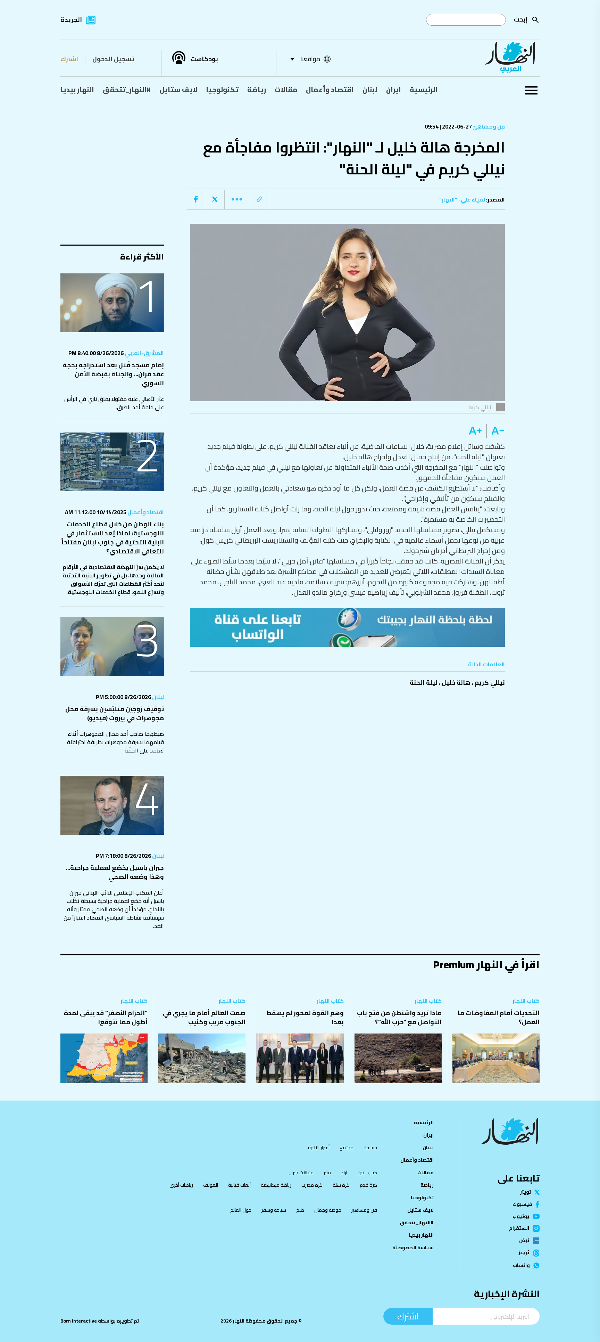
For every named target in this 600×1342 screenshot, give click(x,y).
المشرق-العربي (144, 353)
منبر (327, 1172)
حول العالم (240, 1210)
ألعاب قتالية (239, 1184)
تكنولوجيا (222, 89)
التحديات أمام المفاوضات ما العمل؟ (499, 1017)
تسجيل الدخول (113, 59)
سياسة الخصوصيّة (413, 1247)
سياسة (370, 1147)
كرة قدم (368, 1184)
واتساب (521, 1265)
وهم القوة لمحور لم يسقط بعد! (305, 1017)
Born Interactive (78, 1320)
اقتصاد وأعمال (330, 89)
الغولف (210, 1184)
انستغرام (519, 1228)
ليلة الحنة (424, 682)
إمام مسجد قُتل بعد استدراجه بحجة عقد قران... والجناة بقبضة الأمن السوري (113, 374)
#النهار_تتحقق (127, 89)
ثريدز (523, 1253)
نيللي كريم (490, 682)
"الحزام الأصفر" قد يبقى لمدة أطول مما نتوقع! (106, 1017)
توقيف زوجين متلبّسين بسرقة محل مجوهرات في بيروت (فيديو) (114, 713)
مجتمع (346, 1147)
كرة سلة (341, 1184)
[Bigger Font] (475, 431)
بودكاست (204, 59)
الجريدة (71, 19)
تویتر (525, 1192)
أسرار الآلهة (319, 1147)
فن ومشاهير (488, 126)
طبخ (300, 1210)
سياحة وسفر (273, 1210)
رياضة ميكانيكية (276, 1184)
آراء (344, 1172)
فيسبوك (522, 1204)
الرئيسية (424, 89)
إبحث (520, 19)
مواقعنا (310, 59)
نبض (524, 1240)
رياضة (256, 89)
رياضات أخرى (181, 1184)
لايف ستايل (178, 89)
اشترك (69, 59)
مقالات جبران (301, 1172)
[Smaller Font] (495, 431)
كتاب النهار (526, 1001)
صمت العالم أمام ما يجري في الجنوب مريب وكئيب (204, 1017)
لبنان (369, 89)
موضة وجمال (327, 1210)
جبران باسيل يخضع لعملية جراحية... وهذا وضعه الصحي (115, 872)
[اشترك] (347, 627)
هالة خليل (456, 682)
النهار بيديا (77, 89)
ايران (393, 89)
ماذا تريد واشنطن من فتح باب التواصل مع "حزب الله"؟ (399, 1017)
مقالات (286, 89)
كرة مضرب (312, 1184)
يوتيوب (520, 1216)
